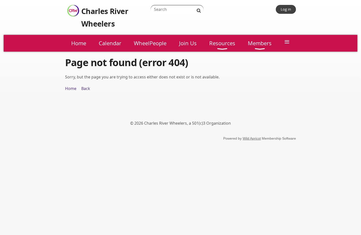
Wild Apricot (252, 138)
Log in (286, 9)
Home (70, 88)
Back (85, 88)
